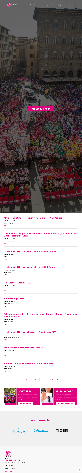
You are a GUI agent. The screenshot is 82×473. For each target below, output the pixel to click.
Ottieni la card (64, 403)
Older (56, 379)
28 (52, 379)
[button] (33, 437)
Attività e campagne (43, 5)
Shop (67, 5)
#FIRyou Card (61, 5)
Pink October (53, 5)
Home (31, 5)
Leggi (5, 225)
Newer (26, 379)
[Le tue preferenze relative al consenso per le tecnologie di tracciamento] (79, 470)
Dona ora (24, 403)
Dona (75, 5)
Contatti (71, 5)
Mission (36, 5)
